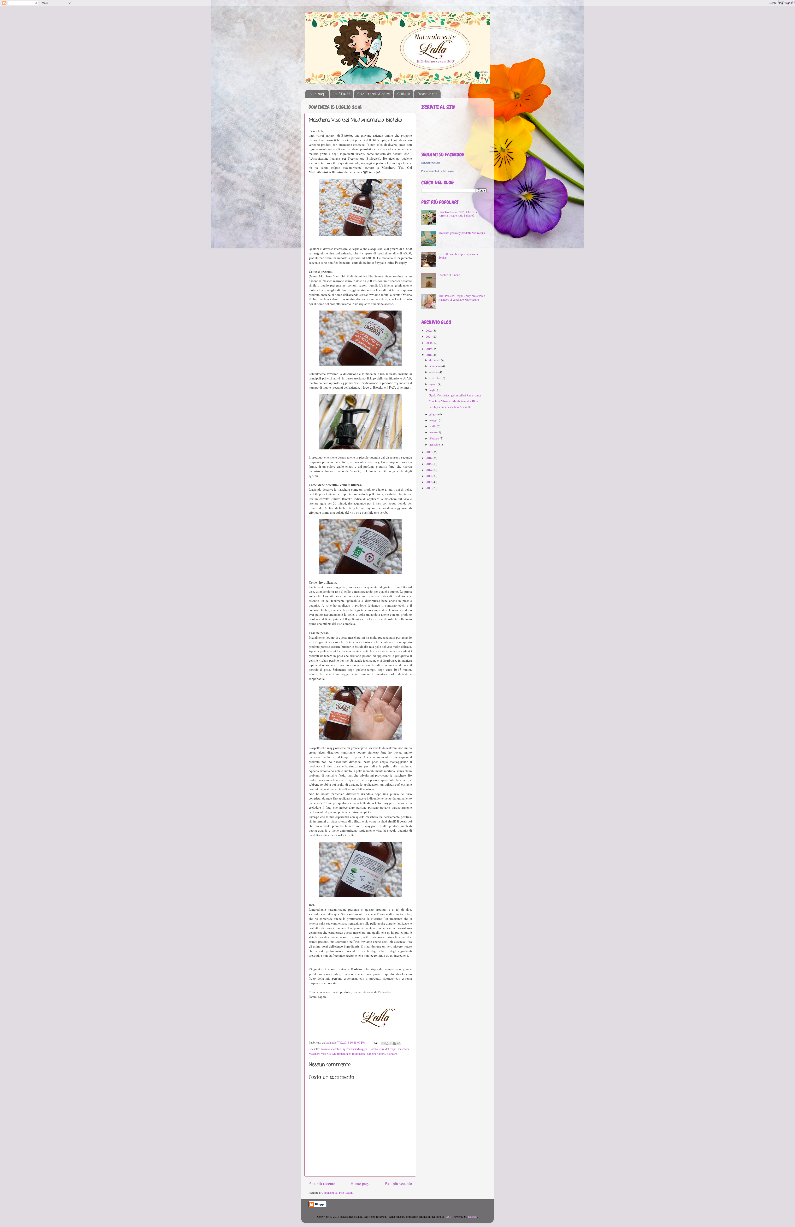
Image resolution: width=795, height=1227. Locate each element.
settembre (435, 378)
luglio (433, 390)
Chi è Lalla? (341, 94)
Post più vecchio (398, 1183)
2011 (429, 488)
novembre (435, 366)
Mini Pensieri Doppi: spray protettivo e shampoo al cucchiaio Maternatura (461, 297)
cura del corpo (387, 1049)
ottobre (433, 372)
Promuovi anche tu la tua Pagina (437, 171)
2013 (429, 476)
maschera (403, 1049)
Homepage (317, 94)
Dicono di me (427, 94)
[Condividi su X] (391, 1043)
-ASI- (448, 1217)
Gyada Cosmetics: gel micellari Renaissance (455, 395)
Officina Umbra (376, 1054)
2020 (429, 343)
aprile (433, 426)
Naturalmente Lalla (430, 162)
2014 (429, 470)
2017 (429, 452)
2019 (429, 349)
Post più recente (321, 1183)
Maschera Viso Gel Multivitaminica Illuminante (337, 1054)
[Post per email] (375, 1042)
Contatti (404, 94)
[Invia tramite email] (383, 1043)
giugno (433, 414)
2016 (429, 458)
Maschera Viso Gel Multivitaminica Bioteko (455, 401)
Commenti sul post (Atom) (338, 1192)
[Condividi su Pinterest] (399, 1043)
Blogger (472, 1217)
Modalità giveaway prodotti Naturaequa (461, 233)
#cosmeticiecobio (331, 1049)
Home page (360, 1183)
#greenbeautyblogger (355, 1049)
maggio (434, 420)
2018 (429, 355)
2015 (429, 464)
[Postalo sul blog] (387, 1043)
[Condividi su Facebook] (395, 1043)
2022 (429, 330)
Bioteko (373, 1049)
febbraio (434, 438)
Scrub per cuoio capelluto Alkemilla (450, 407)
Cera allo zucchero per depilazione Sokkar (458, 255)
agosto (433, 384)
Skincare (392, 1054)
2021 (429, 336)
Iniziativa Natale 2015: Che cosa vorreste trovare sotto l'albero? (457, 213)
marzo (433, 432)
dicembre (435, 360)
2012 (429, 482)
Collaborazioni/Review (374, 94)
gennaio (434, 444)
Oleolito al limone (449, 275)
